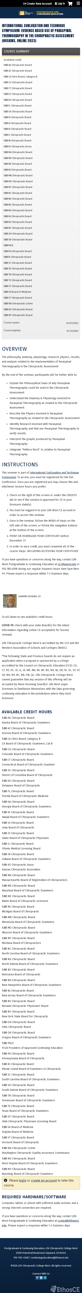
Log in (61, 3)
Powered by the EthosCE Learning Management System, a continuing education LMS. (65, 1289)
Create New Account (39, 3)
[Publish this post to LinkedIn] (45, 1278)
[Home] (41, 11)
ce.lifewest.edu (67, 564)
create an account (44, 1180)
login (22, 1180)
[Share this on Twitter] (41, 1278)
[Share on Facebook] (37, 1278)
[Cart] (70, 6)
